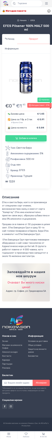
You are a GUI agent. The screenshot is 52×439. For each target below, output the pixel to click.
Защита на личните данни (37, 350)
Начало (23, 20)
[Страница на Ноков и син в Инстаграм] (10, 406)
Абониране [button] (41, 383)
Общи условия (34, 345)
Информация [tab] (12, 48)
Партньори (7, 364)
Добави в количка (28, 138)
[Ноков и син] (16, 322)
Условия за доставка (38, 341)
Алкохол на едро (10, 352)
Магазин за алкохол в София (12, 346)
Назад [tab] (10, 39)
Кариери (6, 360)
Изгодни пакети (15, 10)
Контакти (6, 356)
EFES (33, 20)
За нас (5, 341)
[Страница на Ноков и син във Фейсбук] (4, 406)
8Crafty (44, 423)
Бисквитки (33, 356)
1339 (11, 181)
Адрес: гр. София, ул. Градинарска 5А (26, 291)
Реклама (6, 368)
